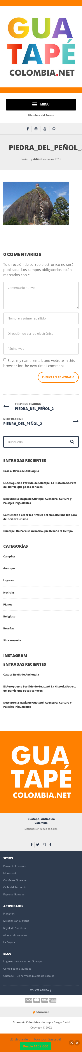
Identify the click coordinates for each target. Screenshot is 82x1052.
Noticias (8, 592)
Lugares (8, 580)
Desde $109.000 (35, 1046)
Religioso (9, 616)
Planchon (8, 913)
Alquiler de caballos (15, 935)
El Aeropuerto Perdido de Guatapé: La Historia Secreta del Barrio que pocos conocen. (39, 485)
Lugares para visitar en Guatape (22, 961)
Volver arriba (40, 990)
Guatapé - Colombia (26, 1022)
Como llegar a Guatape (17, 968)
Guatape (9, 568)
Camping (9, 556)
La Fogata (9, 942)
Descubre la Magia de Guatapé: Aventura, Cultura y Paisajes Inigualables (37, 501)
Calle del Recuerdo (14, 887)
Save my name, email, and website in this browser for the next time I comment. (39, 363)
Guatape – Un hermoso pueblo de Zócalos (28, 976)
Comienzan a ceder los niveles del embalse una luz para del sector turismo (40, 517)
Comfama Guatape (14, 880)
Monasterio (10, 873)
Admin (37, 159)
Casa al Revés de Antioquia (21, 471)
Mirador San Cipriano (16, 921)
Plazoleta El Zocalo (14, 866)
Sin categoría (12, 640)
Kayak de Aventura (14, 928)
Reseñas (8, 628)
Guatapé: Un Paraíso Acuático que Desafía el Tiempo (38, 531)
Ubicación (42, 1012)
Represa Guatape (13, 894)
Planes (7, 604)
